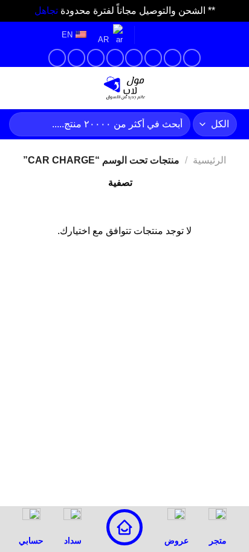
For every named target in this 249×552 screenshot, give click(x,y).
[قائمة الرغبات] (36, 88)
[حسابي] (56, 88)
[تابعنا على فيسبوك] (192, 57)
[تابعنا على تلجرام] (57, 57)
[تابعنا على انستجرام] (172, 57)
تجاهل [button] (46, 10)
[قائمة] (232, 88)
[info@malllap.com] (186, 35)
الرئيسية (209, 160)
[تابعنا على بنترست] (96, 57)
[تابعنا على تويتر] (153, 57)
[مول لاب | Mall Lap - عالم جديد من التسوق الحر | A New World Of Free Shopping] (124, 88)
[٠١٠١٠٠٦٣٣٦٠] (149, 35)
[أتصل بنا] (115, 57)
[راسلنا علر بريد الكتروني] (134, 57)
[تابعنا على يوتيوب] (76, 57)
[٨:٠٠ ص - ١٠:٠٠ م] (168, 35)
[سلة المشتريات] (15, 88)
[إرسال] (23, 124)
